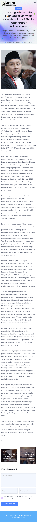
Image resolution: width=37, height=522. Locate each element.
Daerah (18, 8)
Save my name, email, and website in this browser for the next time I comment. (18, 498)
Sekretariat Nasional (13, 42)
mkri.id (10, 441)
